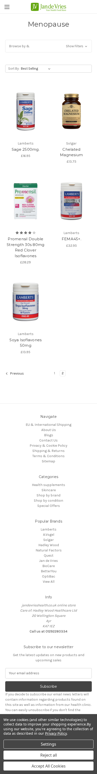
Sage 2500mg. (26, 149)
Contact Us (48, 440)
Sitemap (48, 461)
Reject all (48, 755)
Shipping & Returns (48, 451)
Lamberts (48, 529)
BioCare (48, 566)
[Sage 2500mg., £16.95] (25, 111)
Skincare (49, 490)
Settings (48, 744)
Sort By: (13, 68)
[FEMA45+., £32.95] (71, 201)
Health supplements (48, 485)
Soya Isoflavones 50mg (25, 343)
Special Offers (48, 506)
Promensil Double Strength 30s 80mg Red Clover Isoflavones (25, 247)
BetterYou (48, 571)
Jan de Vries (48, 561)
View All (48, 582)
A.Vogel (48, 534)
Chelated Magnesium (71, 152)
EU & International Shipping (48, 425)
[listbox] (36, 68)
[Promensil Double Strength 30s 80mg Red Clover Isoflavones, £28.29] (25, 201)
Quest (48, 555)
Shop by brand (48, 495)
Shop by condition (48, 500)
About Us (48, 430)
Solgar (48, 540)
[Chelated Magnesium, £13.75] (71, 111)
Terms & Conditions (48, 456)
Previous (16, 373)
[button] (48, 46)
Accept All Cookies (49, 766)
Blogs (48, 435)
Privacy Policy (56, 733)
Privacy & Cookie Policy (48, 445)
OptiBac (48, 576)
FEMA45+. (71, 239)
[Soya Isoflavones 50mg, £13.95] (25, 302)
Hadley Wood (48, 545)
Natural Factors (49, 550)
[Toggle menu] (7, 7)
